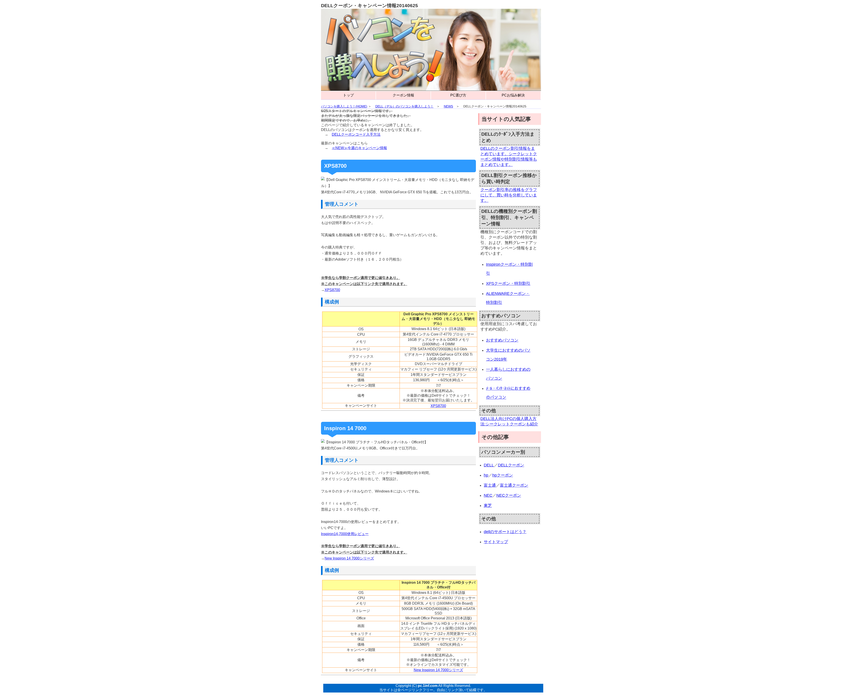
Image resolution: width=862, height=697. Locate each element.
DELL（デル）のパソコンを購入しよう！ (404, 106)
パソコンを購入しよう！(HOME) (344, 106)
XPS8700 (332, 290)
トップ (348, 95)
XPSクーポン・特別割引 (508, 283)
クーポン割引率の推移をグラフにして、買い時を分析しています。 (508, 195)
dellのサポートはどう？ (505, 531)
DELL (489, 465)
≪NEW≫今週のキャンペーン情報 (359, 148)
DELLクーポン (511, 465)
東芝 (488, 505)
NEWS (448, 106)
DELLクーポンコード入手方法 (356, 134)
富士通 (490, 485)
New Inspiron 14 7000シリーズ (349, 558)
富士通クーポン (514, 485)
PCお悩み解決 (513, 95)
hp (486, 475)
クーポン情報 (403, 95)
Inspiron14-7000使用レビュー (345, 534)
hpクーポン (502, 475)
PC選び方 (458, 95)
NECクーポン (508, 495)
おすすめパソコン (502, 340)
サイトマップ (496, 542)
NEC (488, 495)
